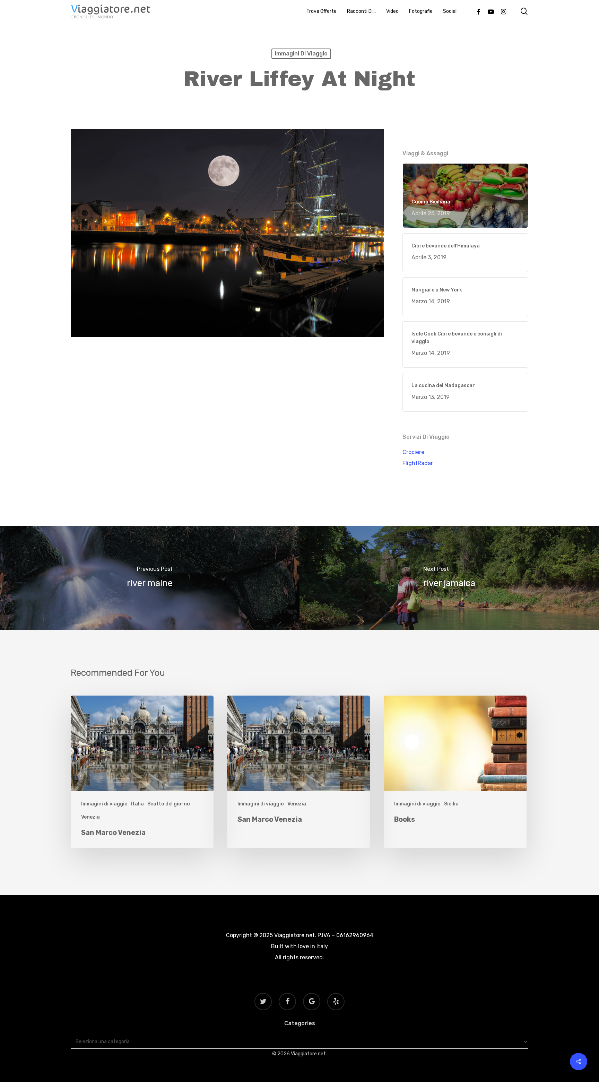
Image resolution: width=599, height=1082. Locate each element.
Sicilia (451, 804)
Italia (137, 804)
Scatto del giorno (168, 804)
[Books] (455, 772)
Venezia (90, 817)
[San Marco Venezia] (142, 772)
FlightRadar (417, 463)
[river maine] (150, 578)
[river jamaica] (449, 578)
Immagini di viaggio (301, 53)
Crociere (413, 452)
